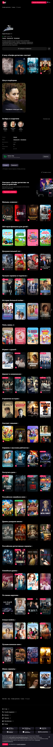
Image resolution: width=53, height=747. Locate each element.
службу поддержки (21, 744)
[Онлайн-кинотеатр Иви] (4, 2)
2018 (5, 36)
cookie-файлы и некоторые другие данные (18, 737)
